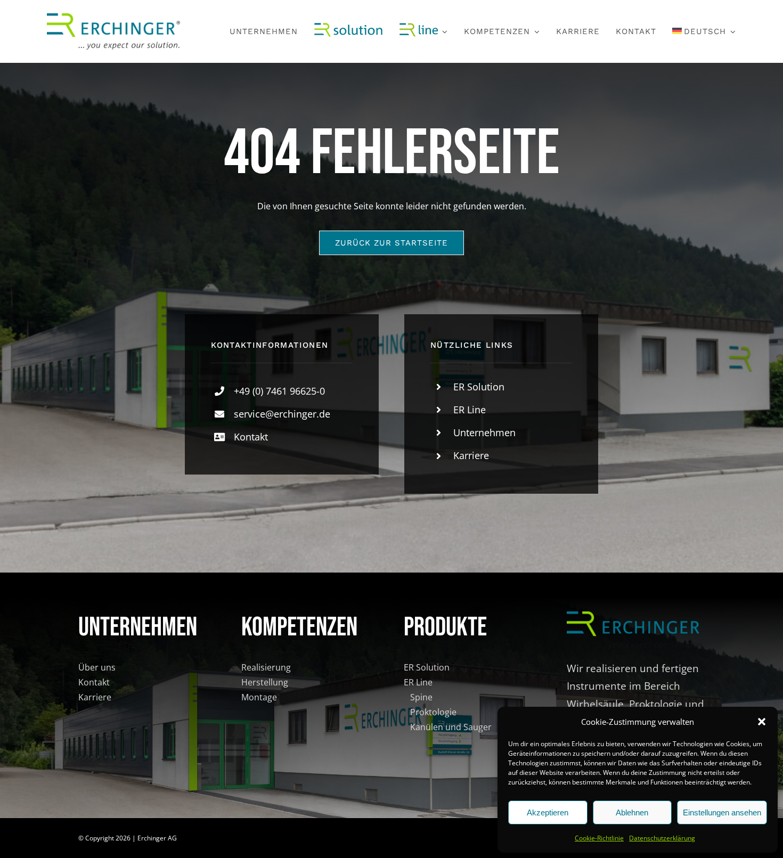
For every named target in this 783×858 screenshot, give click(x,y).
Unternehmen (484, 432)
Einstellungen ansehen (722, 812)
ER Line (469, 409)
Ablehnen (632, 812)
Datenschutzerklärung (662, 838)
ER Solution (478, 386)
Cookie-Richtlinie (599, 838)
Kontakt (251, 436)
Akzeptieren (547, 812)
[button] (761, 721)
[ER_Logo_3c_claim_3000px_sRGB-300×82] (113, 17)
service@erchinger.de (282, 413)
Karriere (471, 455)
